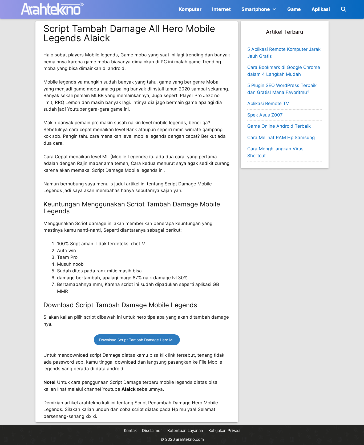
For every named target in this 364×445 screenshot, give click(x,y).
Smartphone (255, 9)
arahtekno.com (190, 439)
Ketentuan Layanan (185, 430)
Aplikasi (321, 9)
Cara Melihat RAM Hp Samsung (281, 137)
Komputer (190, 9)
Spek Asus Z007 (265, 115)
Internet (221, 9)
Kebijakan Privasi (224, 430)
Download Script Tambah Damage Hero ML (137, 340)
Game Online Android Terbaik (279, 126)
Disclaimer (152, 430)
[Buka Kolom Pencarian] (343, 9)
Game (294, 9)
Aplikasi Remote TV (268, 103)
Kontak (130, 430)
